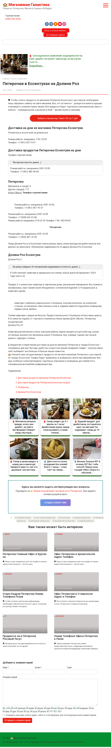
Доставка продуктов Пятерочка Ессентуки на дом (43, 382)
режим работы (86, 521)
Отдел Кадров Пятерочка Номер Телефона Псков (23, 595)
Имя (6, 667)
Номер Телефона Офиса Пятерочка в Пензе (76, 637)
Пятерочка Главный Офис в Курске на (24, 555)
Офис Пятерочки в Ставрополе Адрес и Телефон (73, 595)
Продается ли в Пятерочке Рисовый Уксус (19, 637)
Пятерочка (22, 387)
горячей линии (24, 518)
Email (38, 667)
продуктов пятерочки (64, 521)
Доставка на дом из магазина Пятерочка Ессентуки (43, 378)
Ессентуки (65, 518)
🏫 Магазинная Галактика (26, 4)
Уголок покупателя (32, 90)
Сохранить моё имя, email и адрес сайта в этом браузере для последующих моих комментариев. (51, 715)
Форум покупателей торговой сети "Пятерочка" (58, 491)
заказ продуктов (82, 518)
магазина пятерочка (40, 521)
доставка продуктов (45, 518)
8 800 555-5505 (13, 19)
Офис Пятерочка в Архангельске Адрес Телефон (74, 555)
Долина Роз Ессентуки (28, 392)
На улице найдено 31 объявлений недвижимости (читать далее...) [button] (46, 267)
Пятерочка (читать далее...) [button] (27, 162)
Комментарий (10, 677)
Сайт (69, 667)
